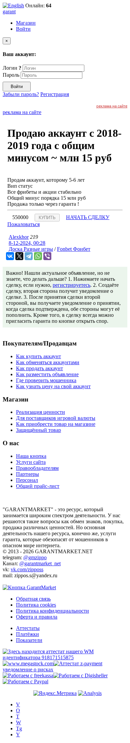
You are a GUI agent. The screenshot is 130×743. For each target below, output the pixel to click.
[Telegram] (29, 256)
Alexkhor (19, 237)
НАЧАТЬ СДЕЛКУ (87, 217)
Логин (12, 68)
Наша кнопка (31, 456)
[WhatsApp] (38, 256)
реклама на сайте (111, 105)
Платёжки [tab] (27, 634)
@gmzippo (35, 557)
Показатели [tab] (29, 640)
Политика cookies (36, 605)
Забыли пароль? (21, 94)
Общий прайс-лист (37, 486)
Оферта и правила (36, 617)
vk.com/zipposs (27, 569)
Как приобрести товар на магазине (55, 424)
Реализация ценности (40, 412)
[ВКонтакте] (10, 256)
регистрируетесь (71, 285)
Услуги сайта (31, 462)
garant (9, 11)
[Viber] (47, 256)
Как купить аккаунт (38, 356)
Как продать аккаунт (39, 368)
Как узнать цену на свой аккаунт (53, 386)
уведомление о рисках (28, 669)
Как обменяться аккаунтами (47, 362)
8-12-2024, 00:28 (27, 243)
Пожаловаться (23, 224)
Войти (23, 29)
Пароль (11, 75)
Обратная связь (33, 599)
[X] (19, 256)
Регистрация (54, 94)
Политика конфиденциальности (52, 611)
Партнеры (27, 474)
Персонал (27, 480)
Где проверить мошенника (46, 380)
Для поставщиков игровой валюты (55, 418)
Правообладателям (37, 468)
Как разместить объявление (47, 374)
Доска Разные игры (31, 249)
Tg (19, 728)
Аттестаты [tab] (28, 628)
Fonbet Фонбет (73, 249)
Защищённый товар (38, 430)
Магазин (26, 23)
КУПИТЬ (47, 217)
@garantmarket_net (40, 563)
